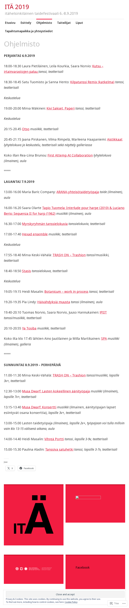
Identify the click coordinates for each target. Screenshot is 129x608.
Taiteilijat (64, 23)
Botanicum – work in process (66, 291)
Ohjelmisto (44, 23)
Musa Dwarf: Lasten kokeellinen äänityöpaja (56, 391)
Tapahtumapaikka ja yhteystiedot (29, 31)
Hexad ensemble (35, 234)
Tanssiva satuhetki (59, 449)
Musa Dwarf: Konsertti (39, 407)
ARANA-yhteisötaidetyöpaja (77, 192)
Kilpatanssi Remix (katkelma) (92, 82)
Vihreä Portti (54, 439)
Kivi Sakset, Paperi (61, 108)
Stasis (26, 271)
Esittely (25, 23)
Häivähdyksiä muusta (53, 302)
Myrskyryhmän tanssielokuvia (45, 224)
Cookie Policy (71, 602)
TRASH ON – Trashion (69, 255)
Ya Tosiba (29, 328)
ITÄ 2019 (17, 7)
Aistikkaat (114, 139)
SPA (104, 338)
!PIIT (103, 312)
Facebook (83, 567)
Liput (79, 23)
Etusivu (10, 23)
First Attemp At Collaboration (70, 155)
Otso (25, 129)
